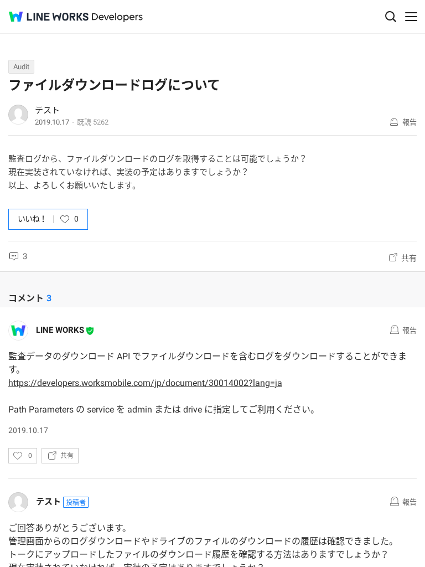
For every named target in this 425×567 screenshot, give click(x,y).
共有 (409, 258)
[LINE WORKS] (49, 17)
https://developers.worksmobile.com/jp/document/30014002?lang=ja (145, 383)
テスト (47, 110)
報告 (409, 122)
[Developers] (117, 17)
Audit (21, 67)
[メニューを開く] (411, 16)
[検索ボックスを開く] (390, 16)
